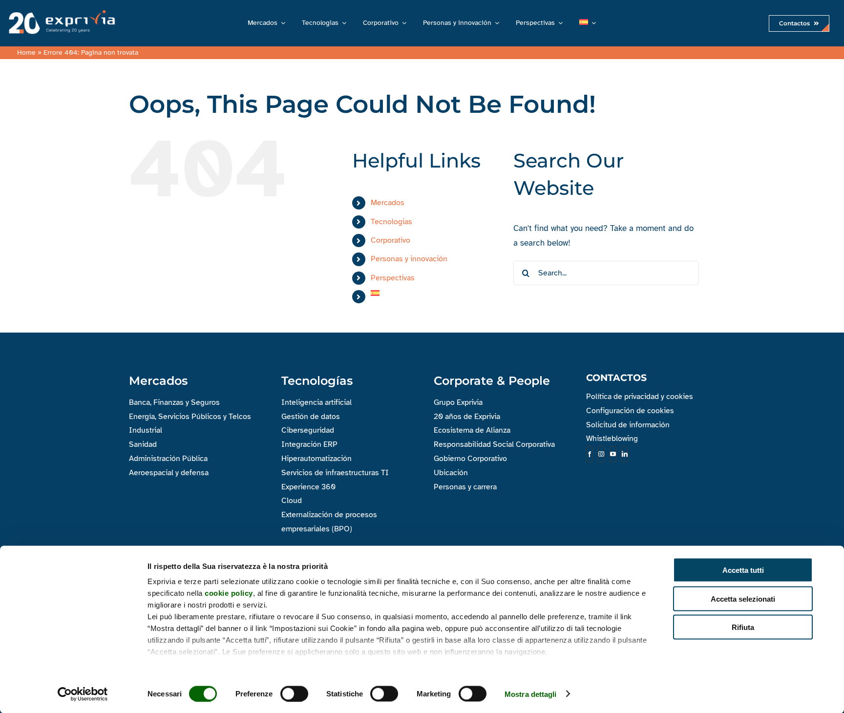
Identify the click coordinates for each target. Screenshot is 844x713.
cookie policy (229, 593)
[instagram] (601, 454)
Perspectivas (393, 278)
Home (26, 52)
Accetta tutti (743, 570)
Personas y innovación (409, 259)
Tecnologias (391, 222)
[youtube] (613, 454)
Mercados (387, 203)
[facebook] (589, 454)
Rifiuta (743, 627)
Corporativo (390, 240)
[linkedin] (624, 454)
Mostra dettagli (531, 694)
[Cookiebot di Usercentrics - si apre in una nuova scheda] (83, 694)
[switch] (294, 693)
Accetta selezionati (743, 598)
